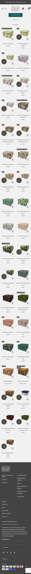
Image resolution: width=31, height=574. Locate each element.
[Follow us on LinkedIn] (14, 552)
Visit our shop (15, 15)
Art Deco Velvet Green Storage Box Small (23, 429)
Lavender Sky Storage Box (23, 68)
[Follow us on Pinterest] (11, 552)
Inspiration (4, 482)
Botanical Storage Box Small (23, 188)
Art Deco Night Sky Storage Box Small (8, 429)
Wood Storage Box (8, 381)
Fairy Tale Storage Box (8, 91)
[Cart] (28, 8)
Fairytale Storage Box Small (8, 115)
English (4, 559)
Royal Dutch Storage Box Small (23, 405)
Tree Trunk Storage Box (23, 381)
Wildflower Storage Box (8, 357)
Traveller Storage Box (23, 236)
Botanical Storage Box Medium (8, 188)
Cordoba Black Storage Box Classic (8, 309)
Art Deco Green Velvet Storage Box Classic (23, 309)
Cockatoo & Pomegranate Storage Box (23, 116)
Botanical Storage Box (23, 164)
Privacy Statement (9, 536)
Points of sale (5, 510)
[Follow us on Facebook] (7, 552)
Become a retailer (6, 513)
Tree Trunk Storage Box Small (8, 454)
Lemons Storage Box (8, 43)
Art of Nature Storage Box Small (8, 284)
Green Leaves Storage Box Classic (23, 212)
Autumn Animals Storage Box (23, 333)
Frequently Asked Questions (21, 479)
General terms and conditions (21, 492)
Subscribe (5, 547)
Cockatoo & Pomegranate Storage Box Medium (8, 141)
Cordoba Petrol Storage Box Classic (23, 284)
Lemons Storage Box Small (8, 68)
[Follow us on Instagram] (3, 552)
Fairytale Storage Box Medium (23, 92)
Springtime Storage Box (8, 164)
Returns (19, 483)
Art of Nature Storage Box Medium (23, 259)
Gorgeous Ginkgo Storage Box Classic (8, 212)
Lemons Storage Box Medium (23, 44)
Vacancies (4, 516)
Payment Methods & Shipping (22, 487)
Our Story (4, 479)
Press (3, 507)
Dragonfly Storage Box (8, 236)
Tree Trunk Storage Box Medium (8, 405)
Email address (6, 539)
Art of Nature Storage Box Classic (8, 259)
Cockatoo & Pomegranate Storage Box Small (23, 141)
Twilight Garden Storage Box (23, 358)
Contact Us (4, 504)
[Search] (5, 8)
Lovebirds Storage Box (8, 332)
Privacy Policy (20, 496)
